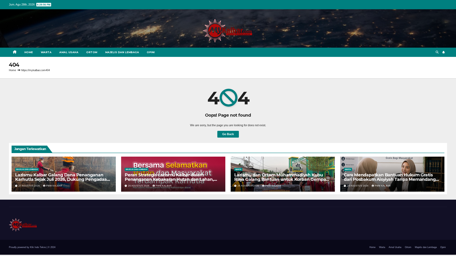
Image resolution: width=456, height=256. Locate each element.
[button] (437, 52)
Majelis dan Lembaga (122, 52)
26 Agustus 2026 (139, 186)
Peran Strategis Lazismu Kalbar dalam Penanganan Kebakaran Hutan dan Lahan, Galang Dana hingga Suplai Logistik (169, 179)
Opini (151, 52)
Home (28, 52)
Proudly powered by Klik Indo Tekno (28, 247)
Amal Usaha (68, 52)
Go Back (228, 134)
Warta (46, 52)
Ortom (91, 52)
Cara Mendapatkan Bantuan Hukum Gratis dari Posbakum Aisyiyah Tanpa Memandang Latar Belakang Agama (390, 179)
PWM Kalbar (54, 186)
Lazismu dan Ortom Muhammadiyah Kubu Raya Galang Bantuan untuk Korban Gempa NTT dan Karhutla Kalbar (280, 179)
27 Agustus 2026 (30, 186)
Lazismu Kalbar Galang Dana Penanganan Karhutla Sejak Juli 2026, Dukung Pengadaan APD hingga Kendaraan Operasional (62, 179)
